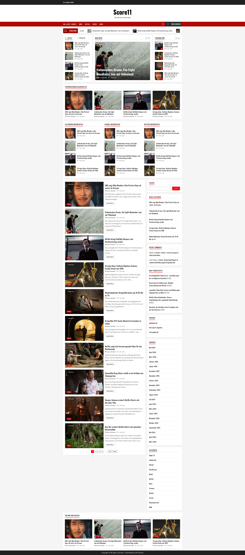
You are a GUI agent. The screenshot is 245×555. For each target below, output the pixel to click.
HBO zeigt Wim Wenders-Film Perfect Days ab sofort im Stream (159, 56)
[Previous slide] (146, 38)
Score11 (122, 11)
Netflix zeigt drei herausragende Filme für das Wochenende (84, 355)
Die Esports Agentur (155, 327)
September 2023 (154, 428)
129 (110, 451)
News (80, 24)
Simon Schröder (102, 77)
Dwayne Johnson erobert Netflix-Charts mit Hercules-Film (84, 408)
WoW (150, 507)
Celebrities (152, 460)
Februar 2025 (153, 380)
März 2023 (152, 442)
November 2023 (154, 418)
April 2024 (152, 404)
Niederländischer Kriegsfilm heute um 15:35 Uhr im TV (159, 46)
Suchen (151, 183)
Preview (151, 488)
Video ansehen (175, 24)
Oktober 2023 (153, 423)
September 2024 (154, 390)
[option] (122, 61)
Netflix (87, 24)
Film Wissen (153, 469)
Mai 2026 (152, 347)
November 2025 (154, 376)
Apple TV (152, 455)
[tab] (71, 38)
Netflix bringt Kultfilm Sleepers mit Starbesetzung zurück (129, 31)
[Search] (163, 24)
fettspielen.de (153, 332)
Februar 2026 (153, 362)
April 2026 (152, 352)
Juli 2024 (152, 399)
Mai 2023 (152, 432)
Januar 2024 (153, 413)
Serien (95, 24)
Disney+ (151, 465)
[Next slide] (149, 38)
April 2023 (152, 437)
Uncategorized (154, 502)
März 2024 (152, 409)
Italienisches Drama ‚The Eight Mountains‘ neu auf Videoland (85, 31)
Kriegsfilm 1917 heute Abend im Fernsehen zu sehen (84, 328)
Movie (101, 24)
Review (151, 493)
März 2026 (152, 357)
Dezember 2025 (154, 371)
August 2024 (153, 395)
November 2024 (154, 385)
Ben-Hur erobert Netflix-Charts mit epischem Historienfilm (84, 435)
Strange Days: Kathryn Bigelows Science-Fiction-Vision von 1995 (174, 31)
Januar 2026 (153, 366)
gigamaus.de (153, 323)
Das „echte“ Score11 (69, 24)
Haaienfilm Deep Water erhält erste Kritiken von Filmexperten (84, 382)
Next (114, 451)
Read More (111, 203)
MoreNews (129, 553)
